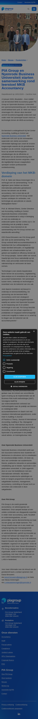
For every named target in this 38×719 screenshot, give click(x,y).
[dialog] (19, 359)
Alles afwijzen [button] (19, 382)
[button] (19, 386)
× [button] (34, 331)
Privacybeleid (7, 356)
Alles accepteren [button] (19, 377)
